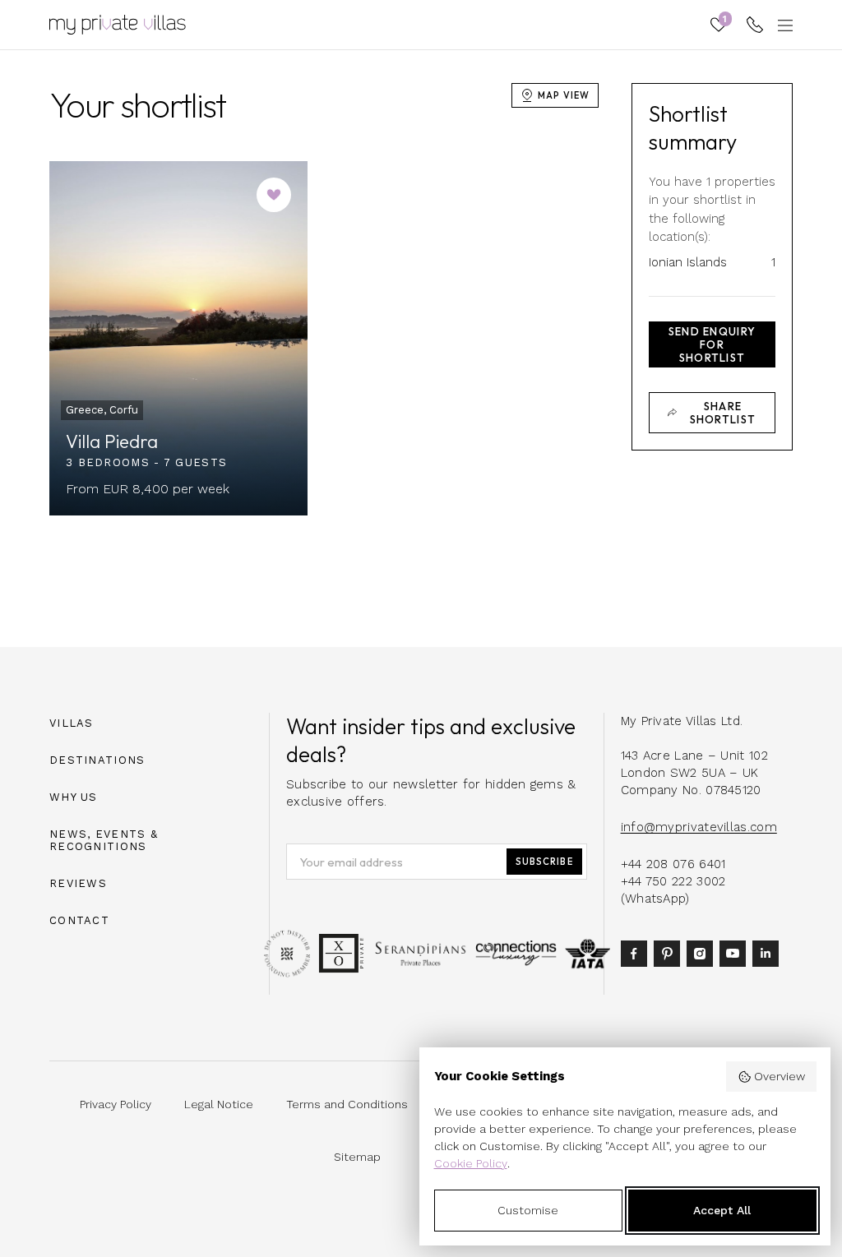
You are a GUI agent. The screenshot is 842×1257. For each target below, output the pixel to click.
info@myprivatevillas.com (699, 827)
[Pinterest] (670, 952)
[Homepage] (117, 24)
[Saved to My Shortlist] (274, 195)
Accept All (722, 1210)
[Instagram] (703, 952)
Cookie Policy (470, 1163)
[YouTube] (735, 952)
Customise (527, 1210)
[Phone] (755, 24)
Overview (779, 1076)
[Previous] (80, 338)
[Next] (276, 338)
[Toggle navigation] (783, 25)
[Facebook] (637, 952)
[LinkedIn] (768, 952)
